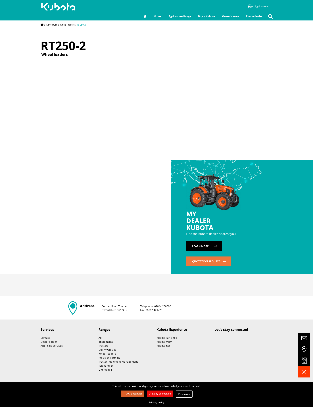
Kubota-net (163, 345)
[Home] (42, 24)
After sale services (52, 345)
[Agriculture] (60, 7)
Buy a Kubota (206, 16)
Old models (105, 369)
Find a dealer (254, 16)
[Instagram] (215, 6)
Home (157, 16)
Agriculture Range (180, 16)
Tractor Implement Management (118, 361)
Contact (45, 337)
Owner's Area (230, 16)
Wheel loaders (67, 24)
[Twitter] (226, 6)
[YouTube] (237, 6)
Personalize (184, 394)
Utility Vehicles (107, 349)
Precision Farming (109, 357)
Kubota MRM (164, 341)
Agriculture (51, 24)
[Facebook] (221, 6)
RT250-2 (81, 24)
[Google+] (106, 287)
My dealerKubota (199, 220)
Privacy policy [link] (156, 402)
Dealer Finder (49, 341)
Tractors (103, 345)
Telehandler (106, 365)
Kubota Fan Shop (166, 337)
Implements (106, 341)
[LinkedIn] (231, 6)
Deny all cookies (161, 393)
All (100, 337)
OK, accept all (134, 393)
